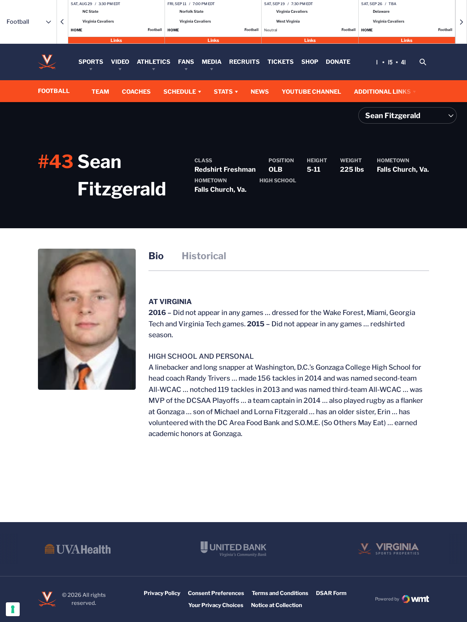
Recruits (244, 61)
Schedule (179, 91)
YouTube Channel (311, 91)
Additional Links (382, 91)
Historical (204, 255)
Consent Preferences (216, 593)
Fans (186, 61)
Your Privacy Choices (215, 605)
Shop (309, 61)
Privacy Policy (162, 593)
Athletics (153, 61)
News (260, 91)
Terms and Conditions (280, 593)
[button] (62, 22)
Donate (338, 61)
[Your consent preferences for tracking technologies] (13, 609)
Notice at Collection (276, 605)
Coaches (136, 91)
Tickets (280, 61)
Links (116, 40)
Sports (90, 61)
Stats (223, 91)
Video (120, 61)
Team (100, 91)
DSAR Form (331, 593)
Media (211, 61)
